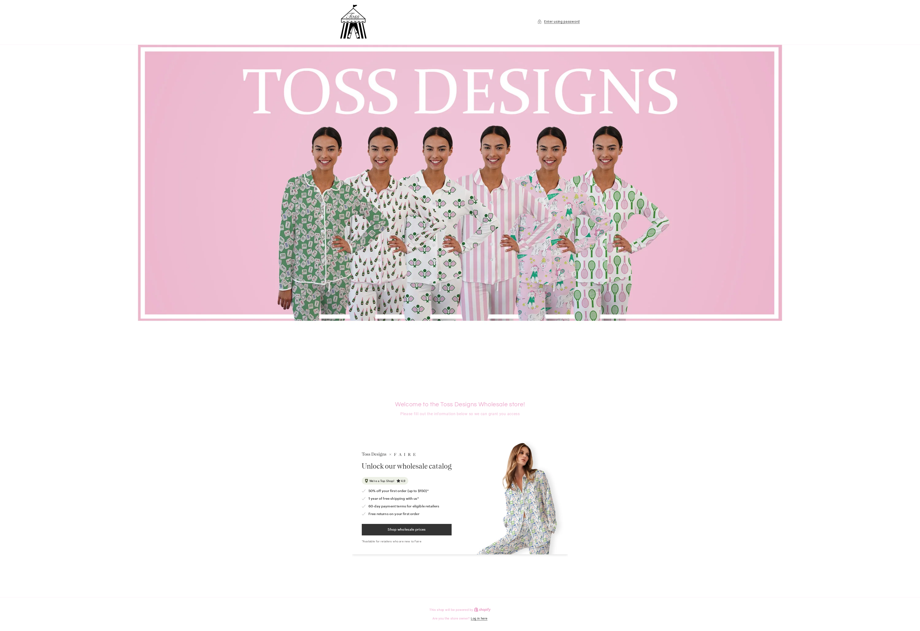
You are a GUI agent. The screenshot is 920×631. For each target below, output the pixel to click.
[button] (558, 22)
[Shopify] (482, 610)
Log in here (479, 618)
